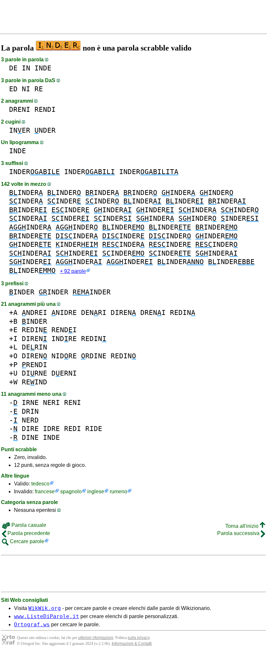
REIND (34, 382)
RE (39, 89)
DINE (30, 437)
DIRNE (34, 373)
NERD (30, 420)
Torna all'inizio (242, 526)
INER (19, 130)
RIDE (93, 428)
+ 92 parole (73, 271)
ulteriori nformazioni (95, 637)
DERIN (34, 347)
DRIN (30, 411)
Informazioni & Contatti (132, 643)
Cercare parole (26, 541)
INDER (34, 172)
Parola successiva (239, 533)
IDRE (51, 428)
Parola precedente (28, 533)
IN (26, 68)
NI (26, 89)
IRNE (30, 402)
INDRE (64, 338)
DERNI (64, 373)
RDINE (93, 356)
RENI (72, 402)
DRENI (19, 109)
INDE (43, 68)
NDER (45, 130)
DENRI (93, 312)
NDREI (34, 312)
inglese (95, 491)
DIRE (30, 428)
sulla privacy (139, 637)
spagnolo (71, 491)
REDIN (182, 312)
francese (45, 491)
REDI (72, 428)
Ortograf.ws (32, 624)
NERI (51, 402)
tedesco (40, 483)
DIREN (123, 312)
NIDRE (64, 312)
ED (13, 89)
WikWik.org (44, 608)
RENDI (45, 109)
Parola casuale (28, 525)
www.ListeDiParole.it (46, 616)
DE (13, 68)
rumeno (118, 491)
